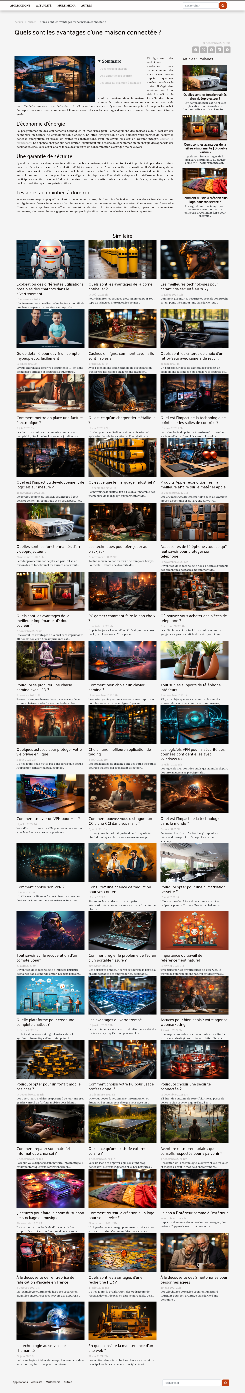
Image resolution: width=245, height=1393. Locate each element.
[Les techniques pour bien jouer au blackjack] (122, 521)
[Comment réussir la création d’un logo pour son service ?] (204, 181)
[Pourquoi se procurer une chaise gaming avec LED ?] (50, 660)
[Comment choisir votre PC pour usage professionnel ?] (122, 1059)
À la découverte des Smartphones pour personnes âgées (193, 1279)
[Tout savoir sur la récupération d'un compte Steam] (50, 930)
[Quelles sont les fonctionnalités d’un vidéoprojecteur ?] (204, 78)
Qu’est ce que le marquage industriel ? (121, 482)
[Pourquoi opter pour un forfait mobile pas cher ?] (50, 1059)
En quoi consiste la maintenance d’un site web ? (120, 1348)
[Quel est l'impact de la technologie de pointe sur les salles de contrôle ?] (194, 392)
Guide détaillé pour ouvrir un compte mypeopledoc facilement (48, 355)
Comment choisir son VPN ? (40, 886)
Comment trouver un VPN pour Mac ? (48, 818)
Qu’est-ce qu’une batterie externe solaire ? (117, 1151)
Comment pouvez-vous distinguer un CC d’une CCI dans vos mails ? (120, 821)
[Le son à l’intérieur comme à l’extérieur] (194, 1188)
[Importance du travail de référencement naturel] (194, 930)
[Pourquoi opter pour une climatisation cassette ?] (194, 862)
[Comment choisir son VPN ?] (50, 862)
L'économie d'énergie (113, 68)
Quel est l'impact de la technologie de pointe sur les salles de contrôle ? (193, 420)
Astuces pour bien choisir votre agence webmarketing (194, 1022)
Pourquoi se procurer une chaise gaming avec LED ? (44, 687)
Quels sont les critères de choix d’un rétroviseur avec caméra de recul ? (191, 355)
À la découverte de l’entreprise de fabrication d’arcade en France (45, 1279)
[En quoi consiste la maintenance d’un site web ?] (122, 1320)
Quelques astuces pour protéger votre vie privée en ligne (49, 751)
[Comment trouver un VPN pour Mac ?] (50, 793)
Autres (86, 5)
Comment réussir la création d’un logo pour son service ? (205, 199)
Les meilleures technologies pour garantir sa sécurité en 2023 (189, 286)
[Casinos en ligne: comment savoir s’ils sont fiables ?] (122, 328)
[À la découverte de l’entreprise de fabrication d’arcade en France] (50, 1252)
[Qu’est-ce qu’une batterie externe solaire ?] (122, 1123)
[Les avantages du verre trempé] (122, 994)
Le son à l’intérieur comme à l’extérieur (194, 1212)
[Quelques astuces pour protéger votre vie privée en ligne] (50, 724)
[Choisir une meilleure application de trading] (122, 724)
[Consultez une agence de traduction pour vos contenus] (122, 862)
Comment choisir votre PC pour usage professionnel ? (121, 1086)
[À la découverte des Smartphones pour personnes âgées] (194, 1252)
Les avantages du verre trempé (115, 1019)
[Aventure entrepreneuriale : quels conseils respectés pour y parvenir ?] (194, 1123)
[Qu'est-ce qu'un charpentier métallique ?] (122, 392)
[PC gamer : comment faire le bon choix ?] (122, 590)
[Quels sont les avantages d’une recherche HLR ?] (122, 1252)
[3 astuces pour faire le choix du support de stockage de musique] (50, 1188)
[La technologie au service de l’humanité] (50, 1320)
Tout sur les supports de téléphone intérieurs (190, 687)
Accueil (19, 21)
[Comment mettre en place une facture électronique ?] (50, 392)
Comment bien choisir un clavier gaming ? (116, 687)
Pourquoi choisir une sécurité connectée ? (185, 1086)
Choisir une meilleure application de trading (119, 751)
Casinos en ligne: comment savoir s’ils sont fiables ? (121, 355)
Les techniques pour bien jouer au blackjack (117, 549)
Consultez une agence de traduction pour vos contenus (119, 889)
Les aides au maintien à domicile (120, 82)
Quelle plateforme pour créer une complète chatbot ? (45, 1022)
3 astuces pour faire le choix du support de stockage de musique (50, 1215)
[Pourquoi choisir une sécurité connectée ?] (194, 1059)
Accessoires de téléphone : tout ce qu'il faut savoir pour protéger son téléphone (194, 551)
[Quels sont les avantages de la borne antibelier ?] (122, 259)
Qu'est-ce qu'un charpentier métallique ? (122, 420)
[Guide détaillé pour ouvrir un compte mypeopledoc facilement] (50, 328)
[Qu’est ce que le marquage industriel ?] (122, 457)
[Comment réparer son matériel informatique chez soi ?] (50, 1123)
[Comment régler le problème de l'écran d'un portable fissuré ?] (122, 930)
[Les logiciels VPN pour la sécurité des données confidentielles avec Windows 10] (194, 724)
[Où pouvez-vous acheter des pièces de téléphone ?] (194, 590)
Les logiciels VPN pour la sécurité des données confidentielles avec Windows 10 (192, 753)
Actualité (44, 5)
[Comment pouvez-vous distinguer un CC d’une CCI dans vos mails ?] (122, 793)
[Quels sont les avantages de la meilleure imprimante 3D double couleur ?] (204, 127)
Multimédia (66, 5)
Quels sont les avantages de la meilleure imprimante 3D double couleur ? (205, 148)
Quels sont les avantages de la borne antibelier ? (120, 286)
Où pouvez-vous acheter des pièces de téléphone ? (193, 618)
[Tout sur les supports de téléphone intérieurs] (194, 660)
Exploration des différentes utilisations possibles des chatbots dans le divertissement (50, 288)
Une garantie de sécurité (116, 75)
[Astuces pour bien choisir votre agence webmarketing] (194, 994)
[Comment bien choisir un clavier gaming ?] (122, 660)
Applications (20, 5)
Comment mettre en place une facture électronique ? (49, 420)
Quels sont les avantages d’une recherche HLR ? (115, 1279)
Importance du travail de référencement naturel (181, 957)
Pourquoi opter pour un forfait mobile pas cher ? (48, 1086)
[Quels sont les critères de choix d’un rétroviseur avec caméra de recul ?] (194, 328)
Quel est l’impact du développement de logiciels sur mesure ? (50, 484)
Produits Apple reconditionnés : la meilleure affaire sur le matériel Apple (193, 484)
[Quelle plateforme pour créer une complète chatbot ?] (50, 994)
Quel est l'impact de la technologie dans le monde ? (190, 821)
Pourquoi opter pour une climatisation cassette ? (193, 889)
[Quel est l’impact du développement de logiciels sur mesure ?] (50, 457)
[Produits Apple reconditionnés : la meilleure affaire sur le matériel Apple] (194, 457)
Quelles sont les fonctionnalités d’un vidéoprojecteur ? (205, 96)
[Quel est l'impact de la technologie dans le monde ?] (194, 793)
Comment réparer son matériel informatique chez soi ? (43, 1151)
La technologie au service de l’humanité (41, 1348)
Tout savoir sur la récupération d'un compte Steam (46, 957)
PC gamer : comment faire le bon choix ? (121, 618)
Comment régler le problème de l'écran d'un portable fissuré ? (122, 957)
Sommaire (111, 61)
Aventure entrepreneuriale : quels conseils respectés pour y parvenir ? (191, 1151)
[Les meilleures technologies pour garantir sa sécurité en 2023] (194, 259)
